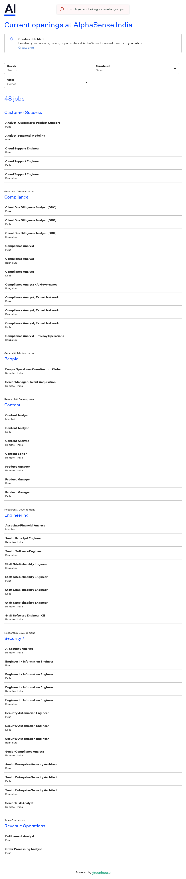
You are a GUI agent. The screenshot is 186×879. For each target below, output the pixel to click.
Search (11, 66)
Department (103, 66)
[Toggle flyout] (175, 69)
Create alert (26, 47)
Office (10, 79)
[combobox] (7, 84)
